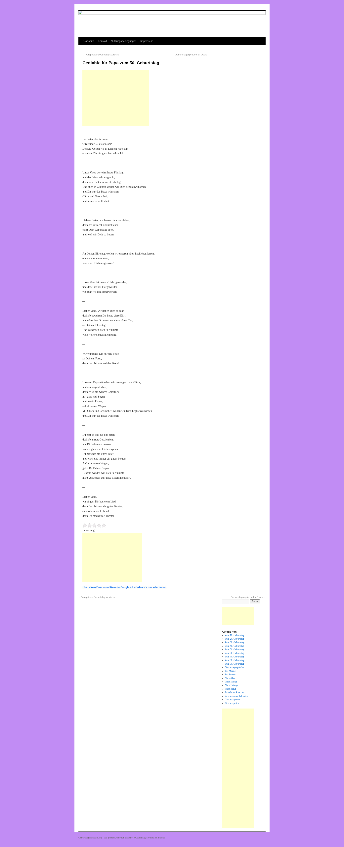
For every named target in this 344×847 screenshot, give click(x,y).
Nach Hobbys (231, 685)
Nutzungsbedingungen (123, 41)
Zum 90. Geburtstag (234, 663)
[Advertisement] (115, 98)
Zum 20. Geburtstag (234, 638)
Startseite (88, 41)
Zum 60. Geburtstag (234, 653)
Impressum (146, 41)
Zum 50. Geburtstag (234, 649)
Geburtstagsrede (232, 699)
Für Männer (230, 671)
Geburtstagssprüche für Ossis (192, 54)
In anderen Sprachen (234, 692)
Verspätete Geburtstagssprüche (100, 54)
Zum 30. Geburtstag (234, 642)
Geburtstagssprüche (234, 667)
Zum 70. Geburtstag (234, 656)
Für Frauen (230, 674)
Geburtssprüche (232, 703)
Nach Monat (231, 681)
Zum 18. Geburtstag (234, 635)
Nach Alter (230, 678)
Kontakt (102, 41)
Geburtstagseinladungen (236, 696)
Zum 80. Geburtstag (234, 660)
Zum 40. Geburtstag (234, 646)
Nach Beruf (230, 688)
